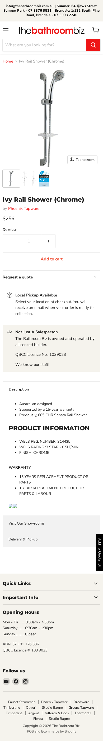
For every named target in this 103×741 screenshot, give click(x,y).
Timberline (11, 707)
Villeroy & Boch (57, 713)
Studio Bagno (52, 707)
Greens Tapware (81, 707)
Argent (33, 713)
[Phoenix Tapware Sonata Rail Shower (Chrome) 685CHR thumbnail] (11, 178)
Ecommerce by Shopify (58, 731)
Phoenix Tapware (23, 208)
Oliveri (31, 707)
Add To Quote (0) (99, 552)
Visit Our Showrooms (26, 523)
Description (19, 389)
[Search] (93, 45)
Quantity (10, 230)
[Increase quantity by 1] (48, 241)
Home (8, 61)
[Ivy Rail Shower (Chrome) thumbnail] (29, 178)
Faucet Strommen (21, 702)
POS (30, 731)
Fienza (38, 718)
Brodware (81, 702)
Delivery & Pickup (23, 539)
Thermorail (82, 713)
